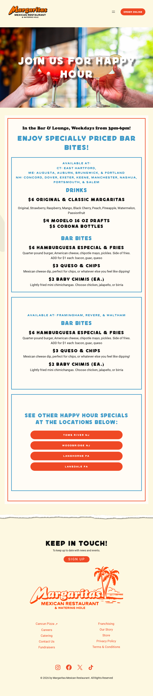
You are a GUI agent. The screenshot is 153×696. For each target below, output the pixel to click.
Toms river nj (76, 435)
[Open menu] (113, 12)
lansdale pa (76, 466)
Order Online (133, 11)
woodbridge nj (76, 445)
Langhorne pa (76, 456)
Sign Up (76, 559)
